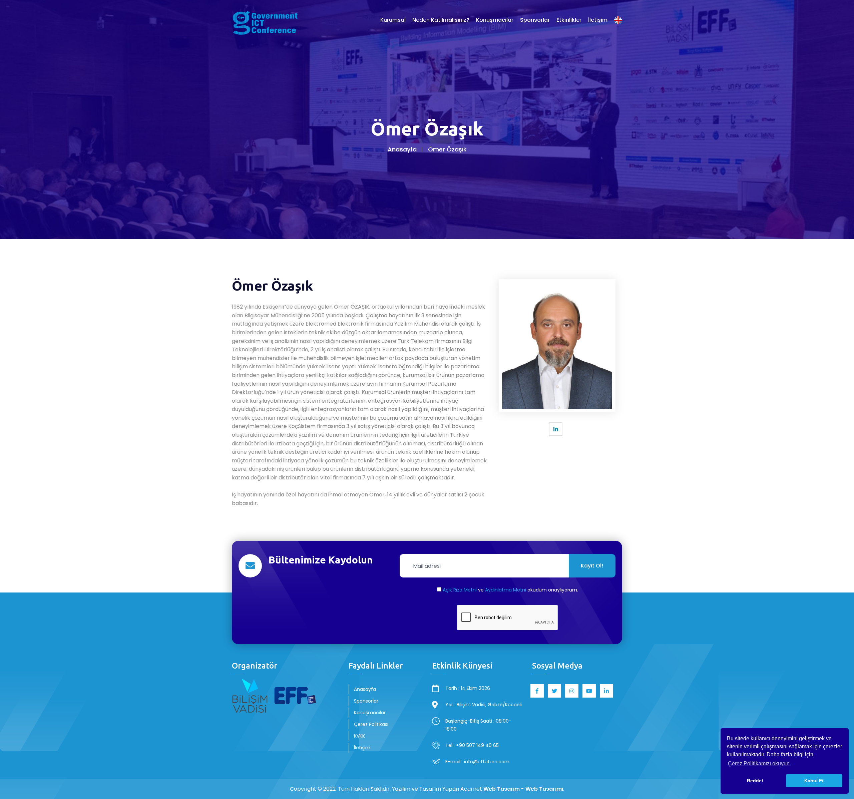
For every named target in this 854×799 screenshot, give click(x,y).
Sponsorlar (535, 20)
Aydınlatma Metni (505, 589)
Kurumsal (393, 20)
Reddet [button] (755, 780)
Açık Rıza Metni (460, 589)
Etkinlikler (568, 20)
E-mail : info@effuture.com (477, 761)
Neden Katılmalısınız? (440, 20)
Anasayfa (402, 149)
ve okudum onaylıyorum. (510, 589)
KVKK (359, 736)
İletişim (597, 20)
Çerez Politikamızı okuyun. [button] (759, 763)
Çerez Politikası (371, 724)
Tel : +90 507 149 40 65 (472, 745)
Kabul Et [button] (814, 780)
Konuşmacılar (494, 20)
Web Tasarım (501, 789)
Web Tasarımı (544, 789)
